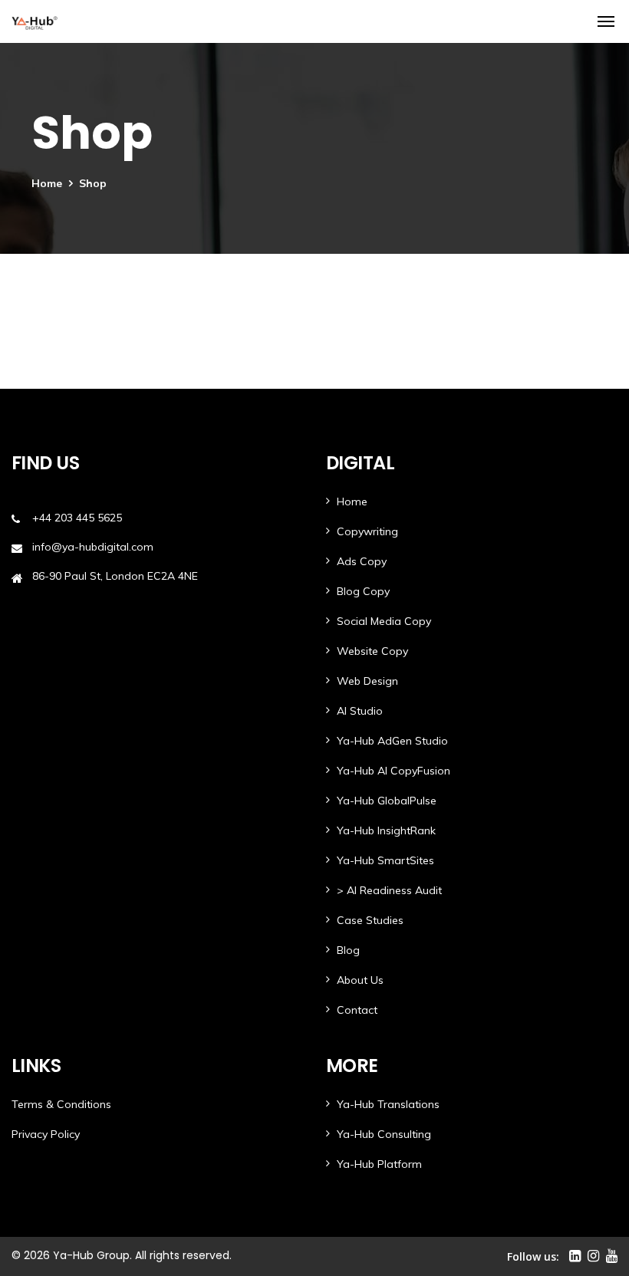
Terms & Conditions (61, 1104)
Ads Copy (362, 561)
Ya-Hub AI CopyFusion (393, 771)
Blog (348, 950)
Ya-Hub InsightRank (386, 830)
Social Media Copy (384, 621)
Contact (357, 1010)
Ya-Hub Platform (379, 1164)
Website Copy (372, 651)
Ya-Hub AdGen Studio (392, 741)
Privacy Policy (46, 1134)
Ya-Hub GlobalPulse (386, 800)
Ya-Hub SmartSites (385, 860)
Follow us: (533, 1256)
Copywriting (367, 531)
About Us (360, 980)
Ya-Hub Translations (388, 1104)
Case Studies (370, 920)
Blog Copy (363, 591)
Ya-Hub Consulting (384, 1134)
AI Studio (360, 711)
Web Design (367, 681)
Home (46, 183)
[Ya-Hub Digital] (35, 21)
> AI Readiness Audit (389, 890)
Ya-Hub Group (91, 1255)
